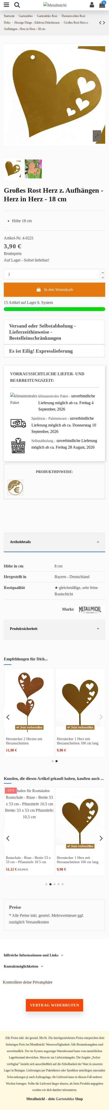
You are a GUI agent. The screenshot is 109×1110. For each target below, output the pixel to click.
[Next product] (104, 22)
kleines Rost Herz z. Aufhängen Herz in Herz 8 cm (79, 741)
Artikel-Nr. (12, 238)
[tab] (54, 332)
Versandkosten (37, 922)
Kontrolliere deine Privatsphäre (27, 982)
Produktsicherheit (24, 629)
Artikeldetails (20, 542)
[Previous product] (101, 22)
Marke (68, 609)
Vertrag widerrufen (54, 1005)
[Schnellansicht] (29, 730)
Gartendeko (65, 1099)
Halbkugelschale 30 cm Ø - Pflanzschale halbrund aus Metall (25, 862)
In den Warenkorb (58, 289)
